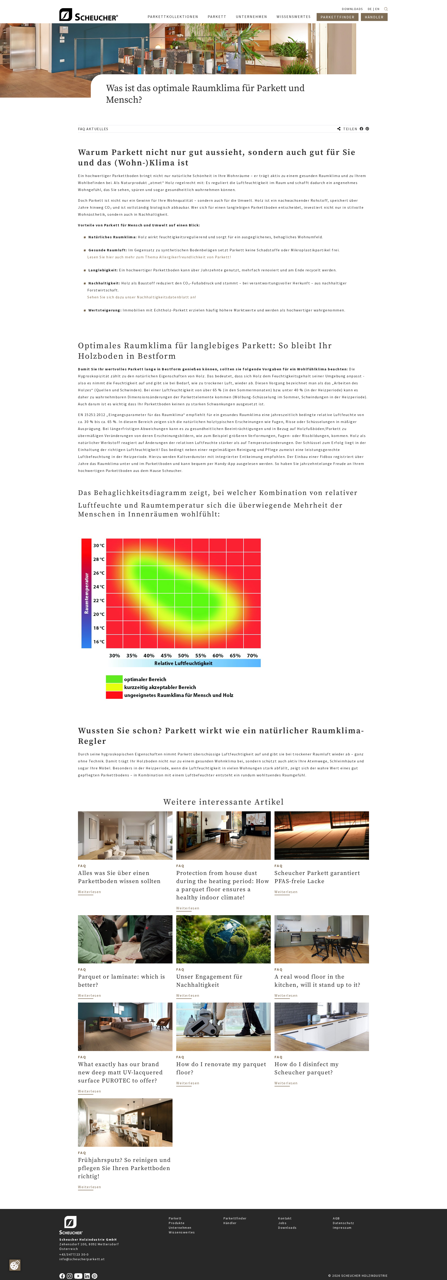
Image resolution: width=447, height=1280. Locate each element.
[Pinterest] (94, 1276)
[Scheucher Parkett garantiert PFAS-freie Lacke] (321, 835)
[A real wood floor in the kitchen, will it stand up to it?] (321, 939)
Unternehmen (180, 1227)
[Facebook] (62, 1276)
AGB (336, 1218)
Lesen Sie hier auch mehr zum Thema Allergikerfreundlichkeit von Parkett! (159, 257)
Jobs (282, 1223)
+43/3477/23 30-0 (73, 1254)
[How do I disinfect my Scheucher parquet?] (321, 1027)
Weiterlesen (89, 891)
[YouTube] (78, 1276)
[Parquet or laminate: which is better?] (125, 939)
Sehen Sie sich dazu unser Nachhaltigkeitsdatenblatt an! (141, 297)
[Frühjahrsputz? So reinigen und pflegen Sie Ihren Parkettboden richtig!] (125, 1122)
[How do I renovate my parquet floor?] (223, 1027)
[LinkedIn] (87, 1276)
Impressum (342, 1227)
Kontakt (285, 1218)
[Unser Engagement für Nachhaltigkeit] (223, 939)
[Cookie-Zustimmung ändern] (14, 1265)
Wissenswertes (182, 1232)
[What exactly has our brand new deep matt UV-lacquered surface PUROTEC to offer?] (125, 1027)
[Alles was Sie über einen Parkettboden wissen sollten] (125, 835)
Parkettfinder (235, 1218)
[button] (361, 128)
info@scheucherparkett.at (82, 1259)
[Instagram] (69, 1276)
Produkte (177, 1223)
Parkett (175, 1218)
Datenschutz (343, 1223)
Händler (230, 1223)
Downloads (287, 1227)
